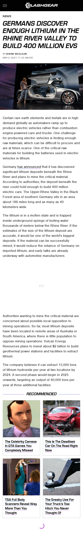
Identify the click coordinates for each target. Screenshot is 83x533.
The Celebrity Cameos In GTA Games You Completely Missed (21, 446)
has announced (29, 167)
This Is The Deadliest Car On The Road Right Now (61, 446)
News (7, 16)
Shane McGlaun (16, 53)
